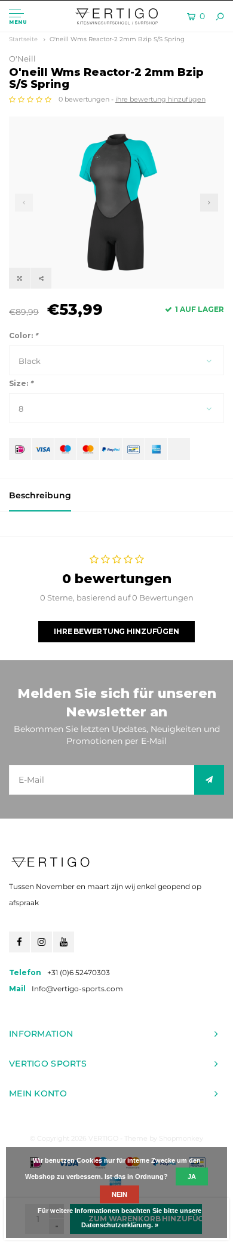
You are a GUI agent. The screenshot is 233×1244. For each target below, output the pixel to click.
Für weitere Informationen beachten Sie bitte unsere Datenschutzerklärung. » (119, 1217)
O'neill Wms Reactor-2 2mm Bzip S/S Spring (117, 39)
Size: (21, 383)
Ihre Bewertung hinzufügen (116, 631)
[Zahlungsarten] (20, 449)
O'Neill (22, 58)
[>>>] (209, 780)
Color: (23, 335)
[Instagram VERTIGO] (41, 942)
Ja (192, 1176)
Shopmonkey (181, 1138)
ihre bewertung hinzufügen (160, 99)
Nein (119, 1194)
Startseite (23, 39)
